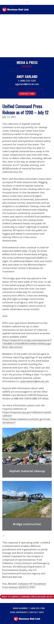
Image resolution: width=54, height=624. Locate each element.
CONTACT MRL (27, 93)
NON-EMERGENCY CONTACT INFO (27, 612)
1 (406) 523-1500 (37, 608)
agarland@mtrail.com (27, 84)
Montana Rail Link (15, 9)
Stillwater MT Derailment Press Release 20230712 (24, 585)
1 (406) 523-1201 (27, 80)
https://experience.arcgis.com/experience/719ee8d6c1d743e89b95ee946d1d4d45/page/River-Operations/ (27, 344)
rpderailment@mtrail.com (34, 381)
